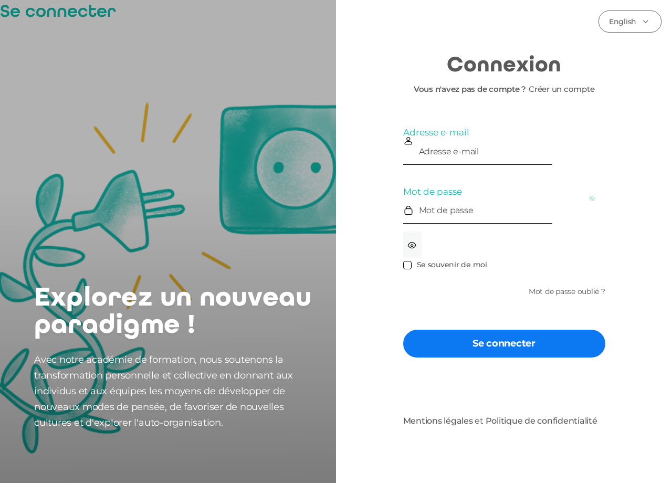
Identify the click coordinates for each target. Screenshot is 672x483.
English (622, 21)
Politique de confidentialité (541, 421)
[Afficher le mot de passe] (412, 245)
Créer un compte (561, 89)
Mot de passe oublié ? (567, 291)
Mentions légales (438, 421)
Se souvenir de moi (452, 264)
